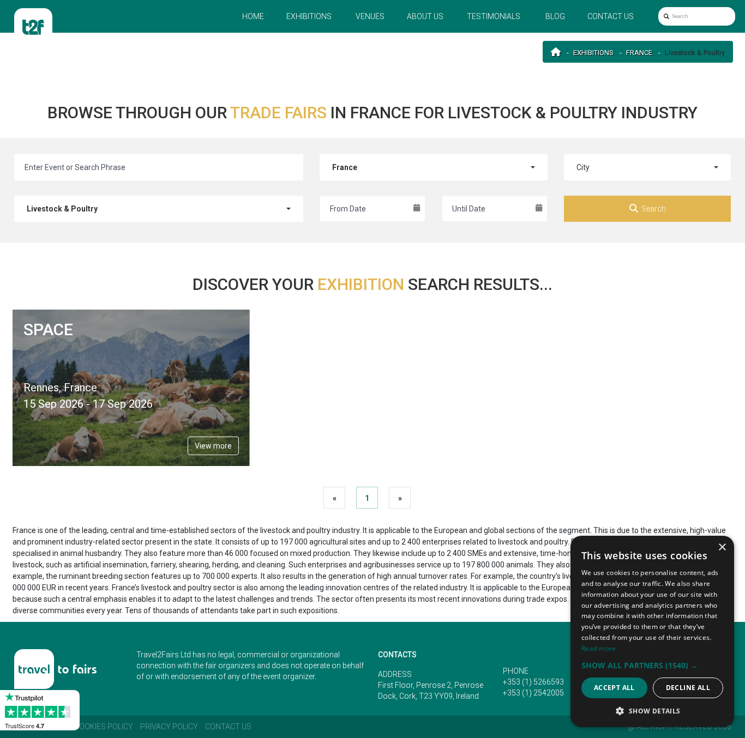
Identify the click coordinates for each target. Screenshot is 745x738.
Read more (598, 648)
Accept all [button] (614, 687)
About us (425, 16)
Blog (555, 16)
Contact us (610, 16)
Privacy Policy (169, 726)
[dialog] (652, 631)
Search (653, 208)
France (639, 53)
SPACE (48, 329)
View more (213, 445)
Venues (370, 16)
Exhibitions (309, 16)
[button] (652, 665)
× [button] (722, 547)
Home (253, 16)
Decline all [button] (688, 687)
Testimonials (493, 16)
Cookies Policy (103, 726)
